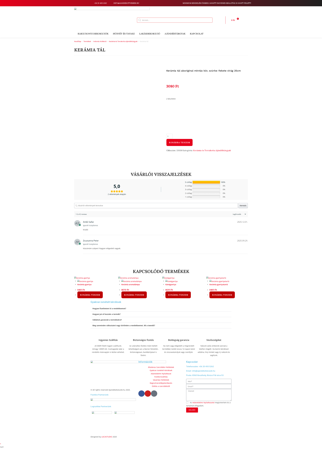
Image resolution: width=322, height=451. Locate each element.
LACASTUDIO (107, 437)
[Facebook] (79, 3)
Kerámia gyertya (84, 284)
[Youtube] (83, 3)
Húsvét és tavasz (124, 33)
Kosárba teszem (179, 142)
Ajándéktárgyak (175, 33)
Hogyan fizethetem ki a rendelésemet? (109, 308)
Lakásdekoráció (149, 33)
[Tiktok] (87, 3)
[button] (161, 308)
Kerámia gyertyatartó (218, 284)
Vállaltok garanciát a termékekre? (107, 320)
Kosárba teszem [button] (90, 295)
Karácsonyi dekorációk (93, 33)
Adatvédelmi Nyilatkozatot (203, 402)
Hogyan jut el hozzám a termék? (106, 314)
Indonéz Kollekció (100, 41)
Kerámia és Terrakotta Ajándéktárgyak (123, 41)
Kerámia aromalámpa (130, 284)
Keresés (243, 205)
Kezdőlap (77, 41)
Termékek (87, 41)
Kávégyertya (170, 284)
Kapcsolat (197, 33)
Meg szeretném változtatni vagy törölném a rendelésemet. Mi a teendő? (123, 325)
